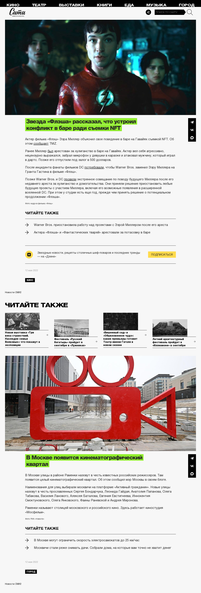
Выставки (71, 5)
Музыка (156, 5)
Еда (129, 5)
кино (30, 280)
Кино (13, 5)
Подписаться (162, 254)
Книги (104, 5)
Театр (39, 5)
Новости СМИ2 (13, 292)
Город (186, 5)
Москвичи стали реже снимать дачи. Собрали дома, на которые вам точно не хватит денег (102, 547)
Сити (17, 12)
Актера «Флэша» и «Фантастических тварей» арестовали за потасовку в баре (92, 232)
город (31, 571)
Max (192, 138)
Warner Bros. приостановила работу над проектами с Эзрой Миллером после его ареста (101, 225)
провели (70, 179)
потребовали (94, 167)
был (50, 151)
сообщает (41, 143)
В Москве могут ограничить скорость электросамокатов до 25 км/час (86, 540)
